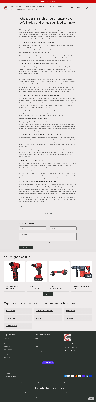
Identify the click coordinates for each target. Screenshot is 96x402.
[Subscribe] (60, 397)
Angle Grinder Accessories (44, 311)
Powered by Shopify (20, 382)
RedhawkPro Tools (12, 382)
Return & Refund (38, 344)
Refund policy (38, 382)
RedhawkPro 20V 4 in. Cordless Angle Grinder (59, 285)
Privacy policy (30, 382)
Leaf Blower (7, 354)
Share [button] (22, 206)
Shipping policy (65, 382)
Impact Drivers (70, 311)
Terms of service (46, 382)
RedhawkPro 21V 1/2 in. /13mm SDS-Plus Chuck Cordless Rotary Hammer (81, 285)
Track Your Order (38, 341)
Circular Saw (7, 344)
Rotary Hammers (11, 326)
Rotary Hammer (8, 349)
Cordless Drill (7, 341)
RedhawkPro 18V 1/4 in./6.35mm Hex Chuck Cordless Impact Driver (14, 285)
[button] (13, 9)
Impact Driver (7, 338)
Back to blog (49, 214)
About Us (36, 346)
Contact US (37, 338)
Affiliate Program (38, 354)
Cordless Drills (40, 318)
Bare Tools (7, 357)
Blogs (35, 349)
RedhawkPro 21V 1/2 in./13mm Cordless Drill (35, 285)
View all (48, 294)
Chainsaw (6, 352)
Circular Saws (10, 318)
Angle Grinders (10, 311)
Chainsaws (69, 318)
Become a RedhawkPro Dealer (42, 352)
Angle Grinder (7, 346)
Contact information (56, 382)
